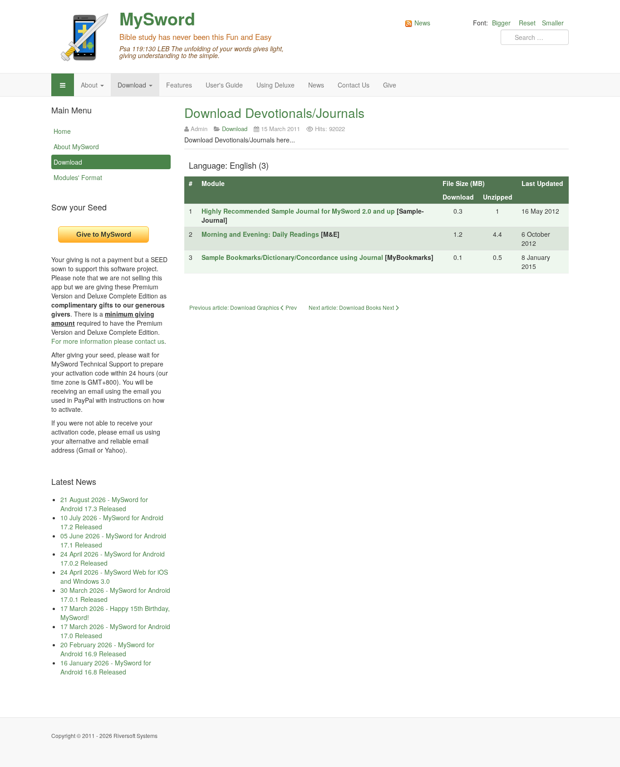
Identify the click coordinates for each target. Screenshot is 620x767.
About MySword (76, 146)
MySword (157, 18)
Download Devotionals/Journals (274, 112)
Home (62, 131)
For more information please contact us (107, 341)
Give (389, 84)
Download (133, 84)
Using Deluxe (275, 84)
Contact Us (353, 84)
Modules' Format (78, 177)
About (90, 84)
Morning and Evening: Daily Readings (260, 234)
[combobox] (535, 37)
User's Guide (224, 84)
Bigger (501, 22)
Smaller (553, 22)
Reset (527, 22)
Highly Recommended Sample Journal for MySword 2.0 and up (298, 210)
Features (179, 84)
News (316, 84)
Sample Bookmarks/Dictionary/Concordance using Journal (292, 257)
